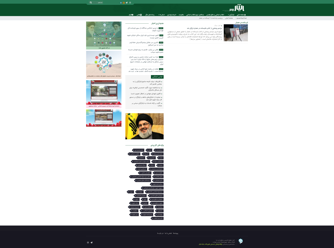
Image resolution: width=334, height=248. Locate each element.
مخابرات (160, 207)
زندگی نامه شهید (157, 184)
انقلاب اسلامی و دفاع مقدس (215, 14)
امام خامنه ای (139, 150)
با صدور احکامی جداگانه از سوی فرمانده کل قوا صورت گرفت (145, 29)
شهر (145, 199)
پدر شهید (135, 214)
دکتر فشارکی (158, 180)
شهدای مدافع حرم (157, 199)
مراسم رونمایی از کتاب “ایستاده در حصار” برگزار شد (204, 28)
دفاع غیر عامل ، (145, 173)
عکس (138, 14)
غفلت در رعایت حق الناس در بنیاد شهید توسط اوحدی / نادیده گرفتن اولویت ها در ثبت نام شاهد (146, 71)
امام (149, 150)
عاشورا (145, 203)
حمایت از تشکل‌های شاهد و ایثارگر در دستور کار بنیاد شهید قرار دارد (145, 98)
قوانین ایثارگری (157, 76)
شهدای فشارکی (141, 195)
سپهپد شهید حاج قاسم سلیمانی (153, 188)
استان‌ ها (162, 14)
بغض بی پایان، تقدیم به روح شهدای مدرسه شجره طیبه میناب (145, 51)
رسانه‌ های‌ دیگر (149, 14)
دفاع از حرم (159, 173)
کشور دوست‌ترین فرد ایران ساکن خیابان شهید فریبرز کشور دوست (145, 36)
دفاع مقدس (158, 177)
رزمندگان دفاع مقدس (143, 180)
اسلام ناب (159, 150)
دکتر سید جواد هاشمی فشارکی (141, 177)
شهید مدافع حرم (157, 203)
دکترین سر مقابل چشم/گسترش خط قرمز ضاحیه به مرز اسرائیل (146, 43)
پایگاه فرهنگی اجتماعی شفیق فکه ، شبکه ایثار (210, 244)
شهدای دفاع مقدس (156, 195)
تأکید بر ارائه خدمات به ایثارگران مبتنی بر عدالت (147, 104)
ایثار (161, 158)
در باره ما (160, 233)
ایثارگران (231, 14)
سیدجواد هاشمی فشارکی (155, 192)
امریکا (146, 154)
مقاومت (181, 14)
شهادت (140, 192)
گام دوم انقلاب (158, 218)
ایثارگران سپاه (158, 161)
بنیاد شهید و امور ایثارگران (141, 161)
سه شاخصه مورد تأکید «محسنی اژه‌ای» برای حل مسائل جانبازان (145, 89)
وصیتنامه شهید (147, 214)
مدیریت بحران (135, 207)
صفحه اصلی (240, 14)
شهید (136, 199)
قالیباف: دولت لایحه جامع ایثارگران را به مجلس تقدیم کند (147, 82)
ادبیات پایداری (171, 14)
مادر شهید (135, 203)
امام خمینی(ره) (158, 154)
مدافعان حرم (148, 207)
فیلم (130, 14)
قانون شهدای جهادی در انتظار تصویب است (146, 94)
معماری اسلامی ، (148, 211)
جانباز (160, 165)
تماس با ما (168, 233)
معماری (160, 211)
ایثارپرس (151, 158)
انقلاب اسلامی (135, 154)
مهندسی (159, 214)
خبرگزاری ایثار (142, 169)
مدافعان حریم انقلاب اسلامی (195, 14)
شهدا (131, 192)
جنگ (152, 165)
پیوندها (175, 233)
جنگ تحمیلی (141, 165)
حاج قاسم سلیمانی (156, 169)
